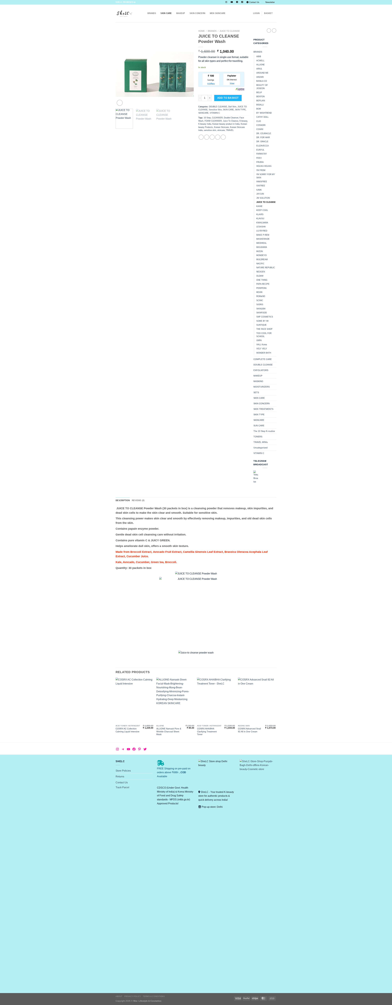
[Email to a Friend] (212, 137)
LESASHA (261, 226)
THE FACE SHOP (264, 329)
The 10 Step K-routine (264, 431)
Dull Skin (232, 106)
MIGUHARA (261, 247)
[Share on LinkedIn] (223, 137)
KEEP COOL (262, 210)
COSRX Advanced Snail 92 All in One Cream (249, 730)
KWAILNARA (262, 223)
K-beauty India (204, 124)
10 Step (207, 118)
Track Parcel (122, 787)
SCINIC (259, 300)
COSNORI (261, 125)
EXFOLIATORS (260, 370)
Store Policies (123, 770)
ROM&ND (260, 296)
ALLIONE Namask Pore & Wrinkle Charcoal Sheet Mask (168, 731)
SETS (256, 392)
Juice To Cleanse (230, 121)
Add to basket (228, 98)
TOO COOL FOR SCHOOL (263, 335)
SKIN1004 (260, 309)
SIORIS (259, 304)
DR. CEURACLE (263, 133)
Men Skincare (218, 13)
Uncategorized (260, 447)
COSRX (259, 129)
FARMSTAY (261, 154)
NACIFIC (260, 263)
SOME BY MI (262, 321)
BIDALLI (260, 105)
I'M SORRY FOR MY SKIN (265, 176)
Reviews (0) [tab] (138, 500)
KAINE (259, 206)
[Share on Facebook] (201, 137)
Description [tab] (123, 500)
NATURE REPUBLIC (265, 267)
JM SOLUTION (263, 198)
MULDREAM (262, 259)
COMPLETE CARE (262, 359)
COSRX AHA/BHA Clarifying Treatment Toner (207, 731)
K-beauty (243, 121)
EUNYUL (260, 150)
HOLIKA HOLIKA (263, 166)
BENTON (260, 96)
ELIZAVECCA (262, 146)
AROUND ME (262, 73)
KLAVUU (260, 218)
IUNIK (259, 190)
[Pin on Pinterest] (217, 137)
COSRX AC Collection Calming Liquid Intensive (127, 730)
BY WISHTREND (264, 113)
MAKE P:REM (262, 235)
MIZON (259, 251)
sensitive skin (210, 130)
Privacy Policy (132, 996)
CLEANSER (217, 118)
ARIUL (259, 69)
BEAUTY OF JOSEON (262, 87)
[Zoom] (120, 103)
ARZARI (260, 77)
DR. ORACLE (262, 141)
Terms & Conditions (154, 996)
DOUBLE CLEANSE (218, 106)
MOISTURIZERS (261, 387)
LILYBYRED (261, 231)
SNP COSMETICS (264, 317)
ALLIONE (260, 64)
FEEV (259, 158)
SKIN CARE (166, 13)
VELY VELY (261, 349)
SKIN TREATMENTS (263, 409)
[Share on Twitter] (206, 137)
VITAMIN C (215, 113)
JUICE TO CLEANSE (230, 31)
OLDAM (259, 276)
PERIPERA (261, 288)
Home (201, 31)
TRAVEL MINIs (260, 442)
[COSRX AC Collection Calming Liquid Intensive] (134, 700)
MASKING (258, 381)
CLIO (258, 121)
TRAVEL (230, 130)
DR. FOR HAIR (263, 137)
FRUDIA (260, 162)
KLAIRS (260, 214)
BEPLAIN (260, 100)
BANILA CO (261, 81)
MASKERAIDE (263, 239)
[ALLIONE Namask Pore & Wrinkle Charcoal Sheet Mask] (175, 700)
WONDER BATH (263, 353)
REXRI (259, 292)
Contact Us (254, 2)
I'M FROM (260, 170)
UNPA (259, 340)
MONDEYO (261, 255)
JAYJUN (260, 194)
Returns (120, 776)
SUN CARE (258, 425)
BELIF (259, 92)
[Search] (144, 13)
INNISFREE (261, 181)
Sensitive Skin (215, 110)
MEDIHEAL (261, 243)
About (119, 996)
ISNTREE (260, 186)
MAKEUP (180, 13)
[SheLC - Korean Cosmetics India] (127, 13)
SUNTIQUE (261, 325)
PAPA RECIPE (263, 284)
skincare (221, 130)
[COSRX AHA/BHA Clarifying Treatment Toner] (216, 700)
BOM (258, 109)
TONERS (257, 436)
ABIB (258, 56)
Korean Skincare (221, 127)
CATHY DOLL (262, 117)
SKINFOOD (261, 312)
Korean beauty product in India (225, 124)
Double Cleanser (231, 118)
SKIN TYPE (240, 110)
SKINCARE (203, 113)
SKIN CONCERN (197, 13)
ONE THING (261, 280)
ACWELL (260, 60)
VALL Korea (261, 344)
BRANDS (151, 13)
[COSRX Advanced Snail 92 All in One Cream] (257, 700)
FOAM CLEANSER (213, 121)
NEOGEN (260, 272)
